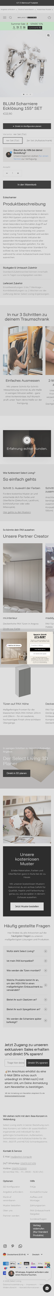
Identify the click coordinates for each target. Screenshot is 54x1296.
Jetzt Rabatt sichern (40, 649)
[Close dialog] (51, 633)
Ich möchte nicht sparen (39, 653)
